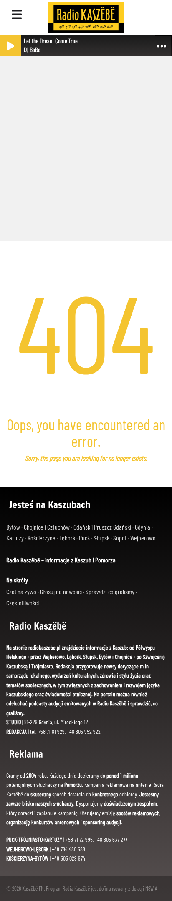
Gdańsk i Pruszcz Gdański (102, 527)
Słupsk (102, 538)
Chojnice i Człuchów (47, 527)
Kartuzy (15, 538)
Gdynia (143, 527)
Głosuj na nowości (61, 591)
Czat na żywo (22, 591)
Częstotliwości (22, 603)
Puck (85, 538)
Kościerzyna (42, 538)
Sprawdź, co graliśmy (111, 591)
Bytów (13, 527)
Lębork (67, 538)
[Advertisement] (86, 144)
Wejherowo (143, 538)
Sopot (120, 538)
